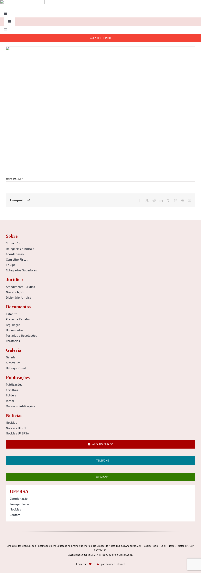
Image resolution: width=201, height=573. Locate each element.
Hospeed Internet (115, 564)
